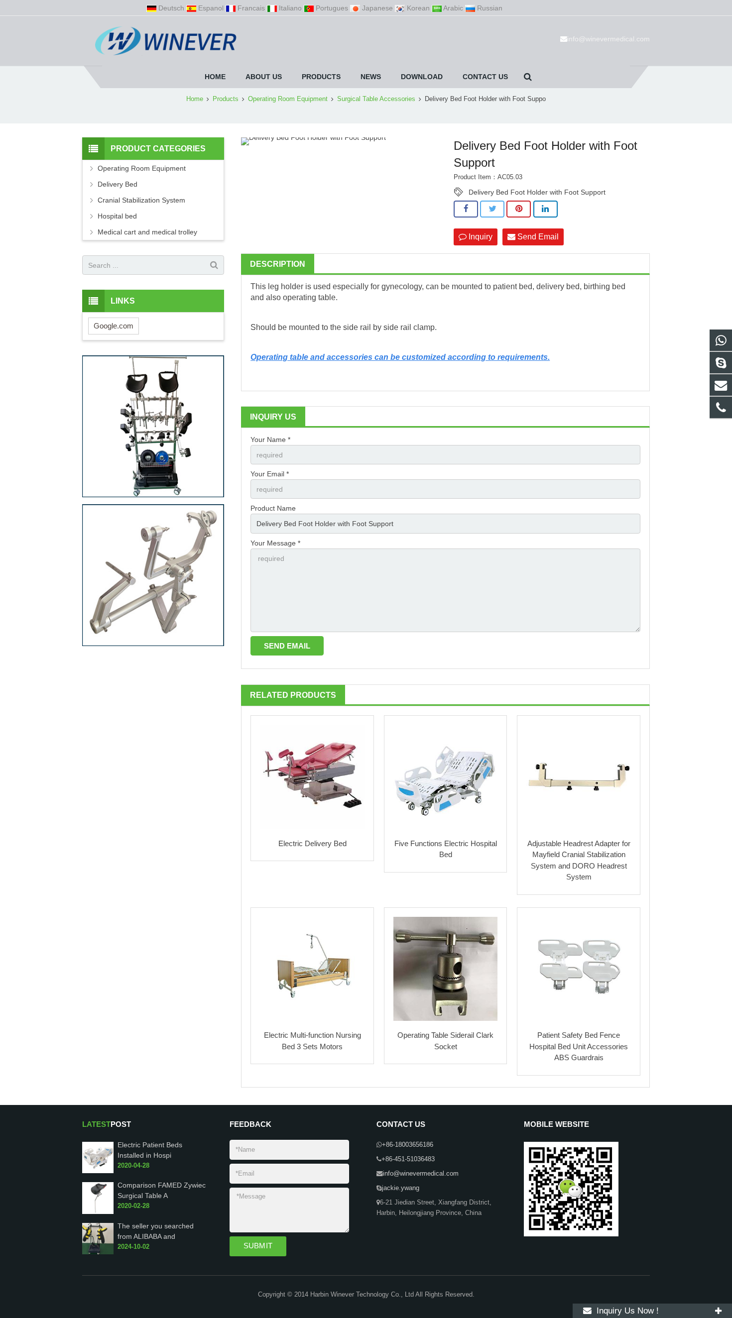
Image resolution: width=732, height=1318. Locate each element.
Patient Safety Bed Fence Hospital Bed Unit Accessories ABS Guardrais (578, 1046)
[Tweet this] (492, 209)
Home (194, 99)
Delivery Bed (117, 184)
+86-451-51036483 (408, 1159)
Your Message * (275, 543)
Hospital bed (117, 216)
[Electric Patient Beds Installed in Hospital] (98, 1171)
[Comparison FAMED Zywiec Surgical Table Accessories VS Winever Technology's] (98, 1211)
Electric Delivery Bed (312, 843)
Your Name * (270, 439)
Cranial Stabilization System (141, 200)
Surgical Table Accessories (376, 99)
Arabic (453, 8)
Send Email (537, 236)
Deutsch (171, 8)
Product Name (273, 508)
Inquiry (479, 236)
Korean (418, 8)
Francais (251, 8)
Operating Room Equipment (288, 99)
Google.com (113, 326)
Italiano (290, 8)
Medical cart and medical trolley (147, 232)
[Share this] (466, 209)
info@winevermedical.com (608, 39)
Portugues (332, 8)
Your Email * (269, 474)
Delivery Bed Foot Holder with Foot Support (537, 192)
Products (226, 99)
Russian (488, 8)
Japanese (377, 8)
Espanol (211, 8)
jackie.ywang (400, 1188)
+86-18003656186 (407, 1144)
